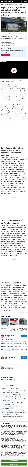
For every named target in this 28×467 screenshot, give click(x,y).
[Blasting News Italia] (8, 1)
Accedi (25, 1)
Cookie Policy (11, 458)
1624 (2, 428)
